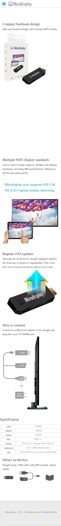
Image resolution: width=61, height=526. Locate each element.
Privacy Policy (50, 512)
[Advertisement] (30, 118)
